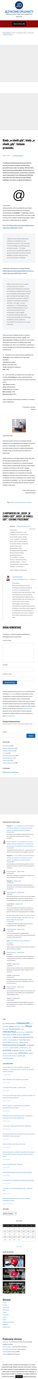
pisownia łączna (24, 1047)
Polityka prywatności (8, 1322)
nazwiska (5, 1040)
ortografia (30, 1045)
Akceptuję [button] (19, 1376)
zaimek (31, 1053)
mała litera (26, 1035)
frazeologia (5, 1029)
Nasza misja (6, 1310)
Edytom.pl (5, 1342)
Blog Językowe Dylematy (11, 772)
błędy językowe (10, 1023)
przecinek (28, 502)
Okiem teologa (7, 1346)
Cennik (5, 1302)
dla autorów (17, 1026)
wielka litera (23, 1053)
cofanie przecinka (14, 502)
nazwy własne (7, 1042)
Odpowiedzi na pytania (9, 755)
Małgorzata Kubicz (7, 1037)
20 (33, 1234)
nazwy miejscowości (24, 1040)
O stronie (5, 753)
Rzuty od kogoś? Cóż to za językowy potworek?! (16, 1079)
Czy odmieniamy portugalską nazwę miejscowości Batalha (18, 1180)
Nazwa (5, 665)
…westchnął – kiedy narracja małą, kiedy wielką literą (17, 1126)
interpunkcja (22, 502)
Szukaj (4, 732)
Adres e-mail (8, 674)
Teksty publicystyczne (9, 763)
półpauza (21, 1050)
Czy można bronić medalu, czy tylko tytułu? (14, 1087)
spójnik (15, 1053)
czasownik (5, 1026)
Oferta (4, 1317)
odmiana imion (15, 1042)
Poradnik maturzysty (8, 758)
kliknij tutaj (21, 724)
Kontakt (5, 1305)
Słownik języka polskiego (9, 1351)
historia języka (14, 1029)
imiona (22, 1029)
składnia (10, 1053)
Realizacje (5, 1324)
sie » (21, 1246)
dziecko (22, 1026)
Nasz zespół (6, 1307)
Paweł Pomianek (17, 577)
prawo (30, 1047)
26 (28, 1237)
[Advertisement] (19, 63)
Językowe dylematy (18, 155)
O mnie (5, 1312)
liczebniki (19, 1034)
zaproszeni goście (10, 716)
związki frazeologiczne (8, 1058)
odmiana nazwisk (23, 1042)
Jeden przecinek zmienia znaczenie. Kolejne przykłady (17, 1172)
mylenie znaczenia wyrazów (22, 1037)
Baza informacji (7, 746)
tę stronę (11, 694)
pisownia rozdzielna (14, 1047)
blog (4, 1023)
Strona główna (7, 32)
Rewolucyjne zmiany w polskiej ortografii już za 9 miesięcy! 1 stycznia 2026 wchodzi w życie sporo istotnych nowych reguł (19, 1154)
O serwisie (6, 1314)
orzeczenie (5, 1047)
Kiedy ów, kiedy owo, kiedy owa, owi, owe (14, 1144)
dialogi (11, 1026)
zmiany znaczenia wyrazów (10, 1055)
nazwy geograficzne (13, 1040)
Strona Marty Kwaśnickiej (10, 1349)
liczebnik (13, 1034)
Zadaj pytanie (20, 871)
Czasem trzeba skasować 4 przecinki (13, 1164)
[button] (19, 24)
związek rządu (21, 1055)
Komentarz (7, 640)
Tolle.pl (5, 1354)
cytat (31, 1023)
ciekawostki (23, 1023)
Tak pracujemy (7, 760)
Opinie (4, 1319)
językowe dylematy (20, 1032)
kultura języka (6, 1034)
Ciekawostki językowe (9, 748)
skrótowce (5, 1053)
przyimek (15, 1050)
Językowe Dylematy (19, 11)
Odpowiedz (32, 529)
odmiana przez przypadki (14, 1045)
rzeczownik (28, 1050)
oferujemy (5, 706)
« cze (17, 1246)
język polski (29, 1032)
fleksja (28, 1026)
